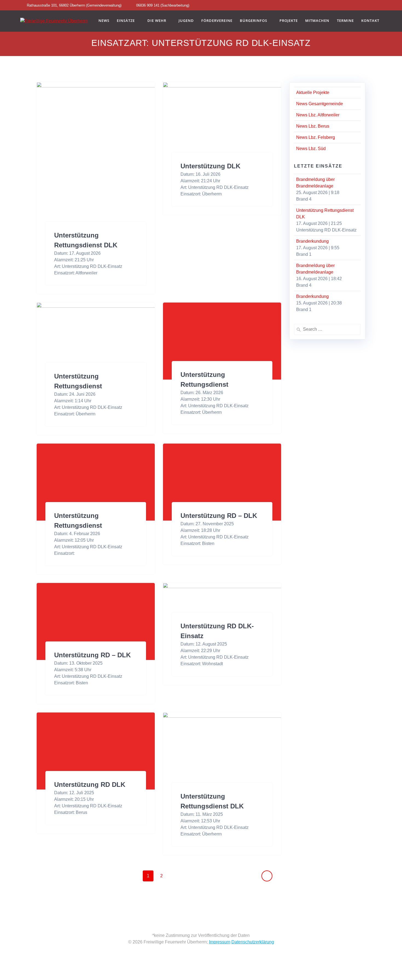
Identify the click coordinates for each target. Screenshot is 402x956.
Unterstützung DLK (210, 166)
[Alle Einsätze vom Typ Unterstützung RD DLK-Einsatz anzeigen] (125, 266)
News (103, 21)
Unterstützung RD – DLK (218, 515)
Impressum (219, 942)
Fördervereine (216, 21)
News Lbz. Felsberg (315, 137)
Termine (345, 21)
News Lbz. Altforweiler (317, 115)
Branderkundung (312, 241)
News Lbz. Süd (311, 148)
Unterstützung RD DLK (89, 784)
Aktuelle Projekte (312, 92)
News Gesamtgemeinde (319, 103)
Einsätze (126, 21)
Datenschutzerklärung (252, 942)
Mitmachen (317, 21)
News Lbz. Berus (312, 126)
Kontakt (370, 21)
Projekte (288, 21)
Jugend (186, 21)
